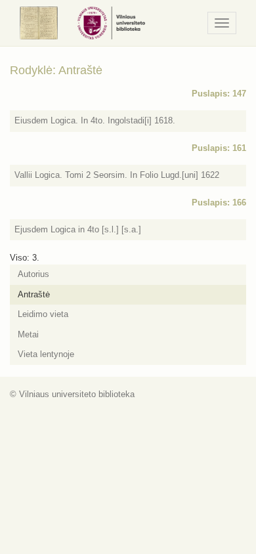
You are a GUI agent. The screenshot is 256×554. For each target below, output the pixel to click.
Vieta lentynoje (46, 354)
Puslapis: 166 (219, 202)
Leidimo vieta (43, 314)
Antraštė (34, 294)
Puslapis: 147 (219, 93)
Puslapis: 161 (219, 148)
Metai (28, 334)
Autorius (33, 274)
